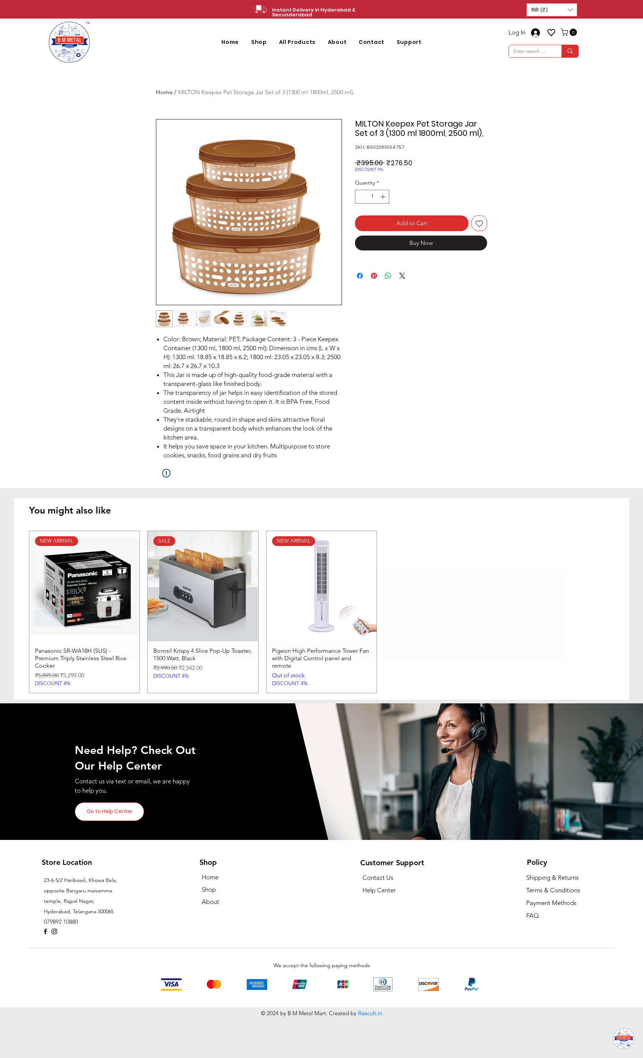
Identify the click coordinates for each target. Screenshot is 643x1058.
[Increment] (383, 196)
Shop (209, 889)
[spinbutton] (372, 196)
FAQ (532, 915)
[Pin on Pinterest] (374, 275)
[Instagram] (54, 931)
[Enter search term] (570, 51)
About (210, 901)
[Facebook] (45, 931)
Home (164, 92)
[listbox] (552, 9)
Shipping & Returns (552, 877)
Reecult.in (370, 1013)
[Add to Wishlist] (479, 223)
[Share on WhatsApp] (388, 275)
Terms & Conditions (553, 890)
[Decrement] (360, 196)
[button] (552, 9)
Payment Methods (552, 903)
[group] (321, 612)
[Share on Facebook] (359, 275)
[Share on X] (402, 275)
